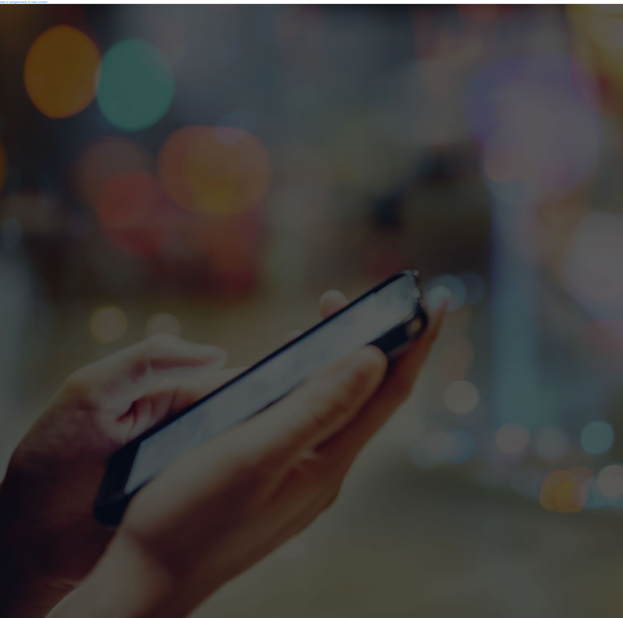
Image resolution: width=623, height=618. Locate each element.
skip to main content (34, 2)
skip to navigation (11, 2)
